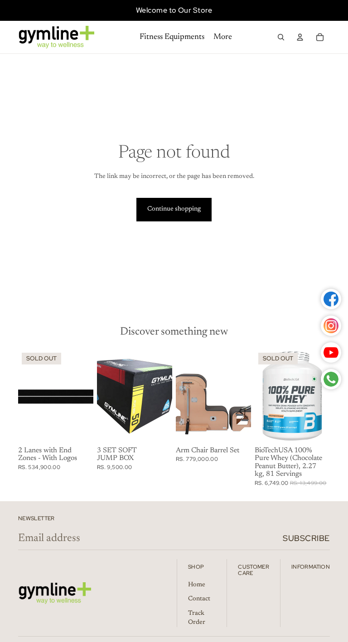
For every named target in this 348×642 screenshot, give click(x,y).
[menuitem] (223, 37)
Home (196, 585)
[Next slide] (86, 396)
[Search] (281, 37)
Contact (199, 599)
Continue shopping (174, 209)
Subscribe (306, 538)
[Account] (300, 37)
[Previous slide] (25, 396)
